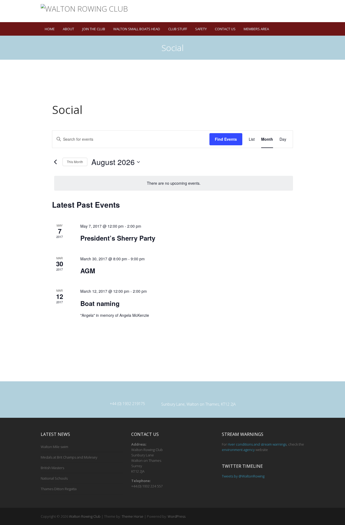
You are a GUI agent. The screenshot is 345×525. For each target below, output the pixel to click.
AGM (87, 270)
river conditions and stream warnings (257, 444)
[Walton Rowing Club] (84, 9)
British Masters (52, 467)
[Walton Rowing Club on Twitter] (294, 15)
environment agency (238, 449)
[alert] (173, 183)
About (68, 28)
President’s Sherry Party (117, 238)
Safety (201, 28)
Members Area (256, 28)
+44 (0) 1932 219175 (127, 403)
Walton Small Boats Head (136, 28)
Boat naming (100, 303)
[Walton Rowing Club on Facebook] (286, 15)
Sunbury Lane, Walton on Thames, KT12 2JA (198, 404)
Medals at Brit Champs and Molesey (69, 457)
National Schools (54, 478)
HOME (50, 28)
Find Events (226, 139)
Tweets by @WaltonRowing (243, 476)
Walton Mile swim (54, 446)
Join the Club (93, 28)
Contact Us (225, 28)
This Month (75, 161)
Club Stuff (177, 28)
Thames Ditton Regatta (59, 488)
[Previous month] (55, 162)
